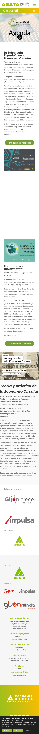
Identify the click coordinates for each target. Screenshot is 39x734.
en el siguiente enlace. (23, 476)
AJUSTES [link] (5, 726)
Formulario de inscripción (19, 143)
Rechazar (18, 730)
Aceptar (7, 730)
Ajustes (28, 730)
